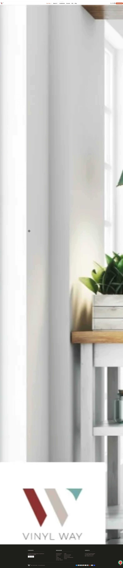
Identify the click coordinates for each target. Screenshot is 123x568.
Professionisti (119, 3)
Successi (68, 3)
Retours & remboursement (68, 557)
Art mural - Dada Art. (59, 559)
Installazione (62, 3)
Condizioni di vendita (67, 554)
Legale (65, 553)
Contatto (65, 558)
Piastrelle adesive (59, 553)
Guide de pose (58, 558)
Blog (76, 3)
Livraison (57, 557)
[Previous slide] (121, 185)
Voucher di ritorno (67, 556)
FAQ (72, 3)
